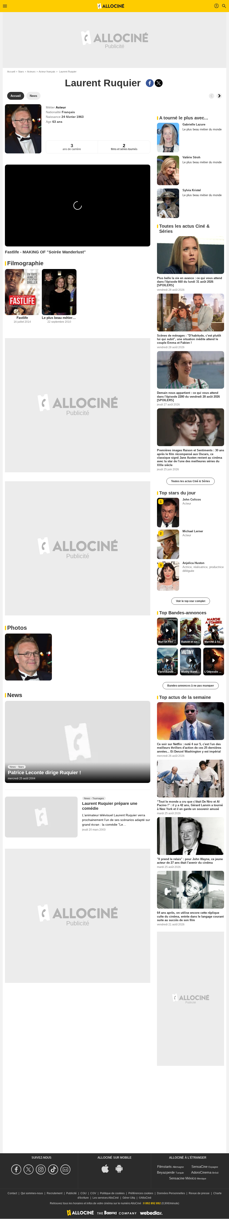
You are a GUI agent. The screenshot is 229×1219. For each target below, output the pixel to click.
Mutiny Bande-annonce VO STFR (191, 671)
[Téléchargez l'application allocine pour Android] (121, 1168)
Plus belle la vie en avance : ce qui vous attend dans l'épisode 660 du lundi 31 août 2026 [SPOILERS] (189, 281)
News (14, 695)
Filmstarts (164, 1166)
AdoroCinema (201, 1172)
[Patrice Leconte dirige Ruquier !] (77, 742)
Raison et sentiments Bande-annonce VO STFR (191, 641)
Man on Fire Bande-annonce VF (168, 641)
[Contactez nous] (66, 1169)
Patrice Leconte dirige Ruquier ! (44, 772)
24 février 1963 (72, 117)
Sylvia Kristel (191, 190)
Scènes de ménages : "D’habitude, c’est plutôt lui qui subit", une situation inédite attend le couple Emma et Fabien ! (189, 339)
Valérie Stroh (191, 157)
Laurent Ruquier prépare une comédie (109, 806)
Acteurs (31, 71)
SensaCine (199, 1166)
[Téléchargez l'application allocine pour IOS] (107, 1168)
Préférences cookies (140, 1193)
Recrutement (54, 1193)
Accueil (11, 71)
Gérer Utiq (129, 1197)
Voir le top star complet (190, 601)
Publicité (71, 1193)
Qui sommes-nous (32, 1193)
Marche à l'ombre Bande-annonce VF (214, 641)
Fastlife (22, 318)
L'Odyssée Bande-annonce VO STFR (214, 671)
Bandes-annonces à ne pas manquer (190, 685)
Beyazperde (166, 1172)
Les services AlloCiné (106, 1197)
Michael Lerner (192, 531)
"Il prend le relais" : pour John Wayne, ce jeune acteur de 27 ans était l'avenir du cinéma (190, 860)
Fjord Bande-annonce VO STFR (168, 671)
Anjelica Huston (193, 563)
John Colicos (191, 499)
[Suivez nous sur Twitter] (29, 1169)
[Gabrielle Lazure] (168, 137)
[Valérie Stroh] (168, 170)
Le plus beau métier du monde (59, 318)
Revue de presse (199, 1193)
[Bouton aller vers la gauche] (211, 96)
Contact (12, 1193)
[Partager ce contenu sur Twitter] (159, 83)
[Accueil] (110, 6)
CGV (93, 1193)
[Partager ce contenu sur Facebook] (150, 83)
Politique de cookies (112, 1193)
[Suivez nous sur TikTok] (53, 1169)
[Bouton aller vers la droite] (219, 96)
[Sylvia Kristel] (168, 203)
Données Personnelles (171, 1193)
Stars (21, 71)
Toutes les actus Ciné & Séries (190, 481)
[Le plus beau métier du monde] (59, 292)
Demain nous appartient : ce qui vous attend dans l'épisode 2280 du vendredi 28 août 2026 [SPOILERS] (188, 396)
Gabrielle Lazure (193, 124)
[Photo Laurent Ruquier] (28, 657)
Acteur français (47, 71)
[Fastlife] (22, 292)
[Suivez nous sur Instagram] (41, 1169)
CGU (84, 1193)
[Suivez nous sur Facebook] (17, 1169)
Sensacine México (182, 1178)
